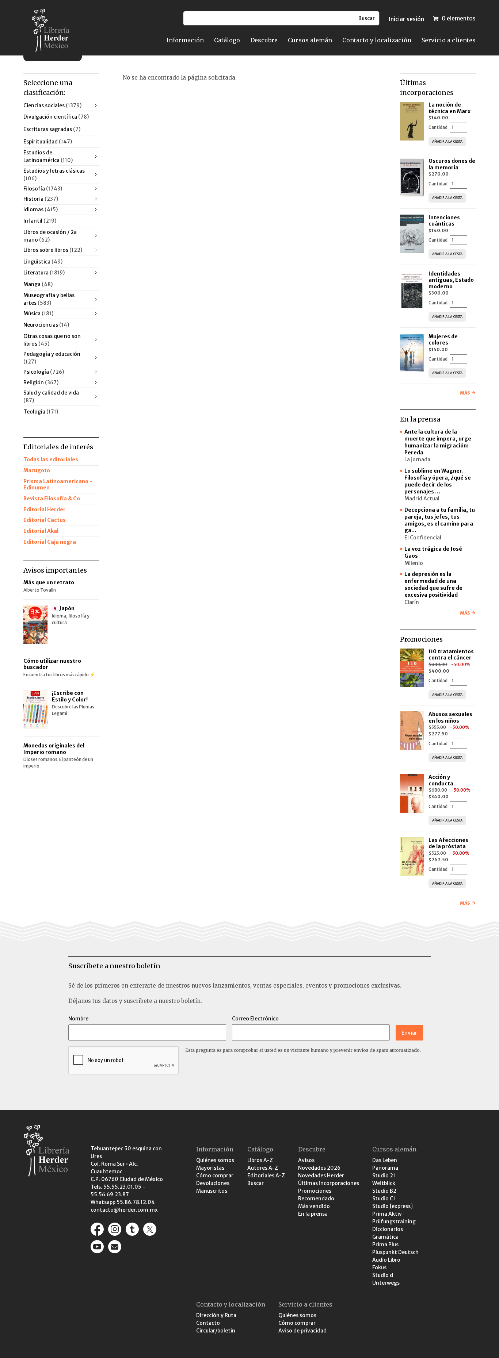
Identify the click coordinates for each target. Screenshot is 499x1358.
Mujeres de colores (443, 339)
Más (465, 393)
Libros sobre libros (52, 250)
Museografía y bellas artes (49, 299)
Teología (40, 411)
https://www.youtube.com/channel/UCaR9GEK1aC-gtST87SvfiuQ (97, 1246)
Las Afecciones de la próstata (448, 843)
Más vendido (314, 1206)
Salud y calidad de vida (51, 396)
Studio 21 (383, 1175)
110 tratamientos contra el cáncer (451, 654)
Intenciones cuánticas (444, 220)
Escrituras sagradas (51, 129)
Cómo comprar (214, 1175)
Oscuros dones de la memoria (451, 164)
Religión (40, 382)
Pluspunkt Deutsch (395, 1252)
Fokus (379, 1267)
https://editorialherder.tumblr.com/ (132, 1229)
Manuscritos (211, 1191)
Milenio (413, 563)
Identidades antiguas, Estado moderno (451, 280)
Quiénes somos (215, 1160)
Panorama (385, 1168)
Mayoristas (210, 1168)
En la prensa (313, 1214)
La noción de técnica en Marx (449, 108)
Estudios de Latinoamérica (48, 156)
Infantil (39, 221)
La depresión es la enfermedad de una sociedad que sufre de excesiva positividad (433, 584)
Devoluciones (212, 1183)
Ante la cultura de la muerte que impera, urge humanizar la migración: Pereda (437, 442)
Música (38, 313)
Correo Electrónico (255, 1018)
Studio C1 (383, 1198)
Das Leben (384, 1160)
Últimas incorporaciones (328, 1183)
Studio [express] (392, 1206)
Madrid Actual (421, 498)
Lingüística (42, 261)
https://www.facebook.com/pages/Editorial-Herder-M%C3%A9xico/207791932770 (97, 1229)
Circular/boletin (215, 1330)
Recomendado (316, 1198)
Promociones (314, 1191)
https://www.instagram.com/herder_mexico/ (114, 1229)
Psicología (43, 372)
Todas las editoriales (50, 459)
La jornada (417, 459)
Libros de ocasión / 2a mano (50, 236)
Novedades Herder (321, 1175)
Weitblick (383, 1183)
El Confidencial (422, 537)
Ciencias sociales (52, 105)
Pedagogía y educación (51, 358)
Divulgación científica (56, 117)
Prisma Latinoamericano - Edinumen (57, 484)
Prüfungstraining (394, 1221)
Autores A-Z (262, 1168)
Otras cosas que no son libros (52, 340)
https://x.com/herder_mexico (149, 1229)
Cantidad (437, 127)
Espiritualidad (47, 141)
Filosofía (42, 188)
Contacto (208, 1323)
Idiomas (40, 209)
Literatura (44, 272)
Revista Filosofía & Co (51, 498)
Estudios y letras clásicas (54, 175)
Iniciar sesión (406, 19)
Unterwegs (386, 1283)
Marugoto (36, 470)
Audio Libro (386, 1260)
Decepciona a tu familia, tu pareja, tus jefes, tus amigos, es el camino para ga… (439, 520)
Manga (38, 284)
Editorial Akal (40, 531)
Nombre (78, 1018)
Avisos (306, 1160)
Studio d (382, 1275)
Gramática (385, 1237)
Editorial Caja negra (49, 542)
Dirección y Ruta (216, 1315)
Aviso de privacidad (302, 1330)
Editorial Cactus (44, 520)
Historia (40, 199)
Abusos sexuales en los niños (450, 717)
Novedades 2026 (319, 1168)
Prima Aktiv (387, 1214)
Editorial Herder (44, 509)
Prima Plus (385, 1244)
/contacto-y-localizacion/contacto (114, 1246)
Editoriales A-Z (266, 1175)
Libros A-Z (260, 1160)
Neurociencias (46, 325)
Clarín (411, 602)
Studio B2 (384, 1191)
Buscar (255, 1183)
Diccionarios (387, 1229)
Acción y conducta (441, 780)
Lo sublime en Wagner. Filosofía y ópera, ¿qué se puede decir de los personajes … (437, 481)
